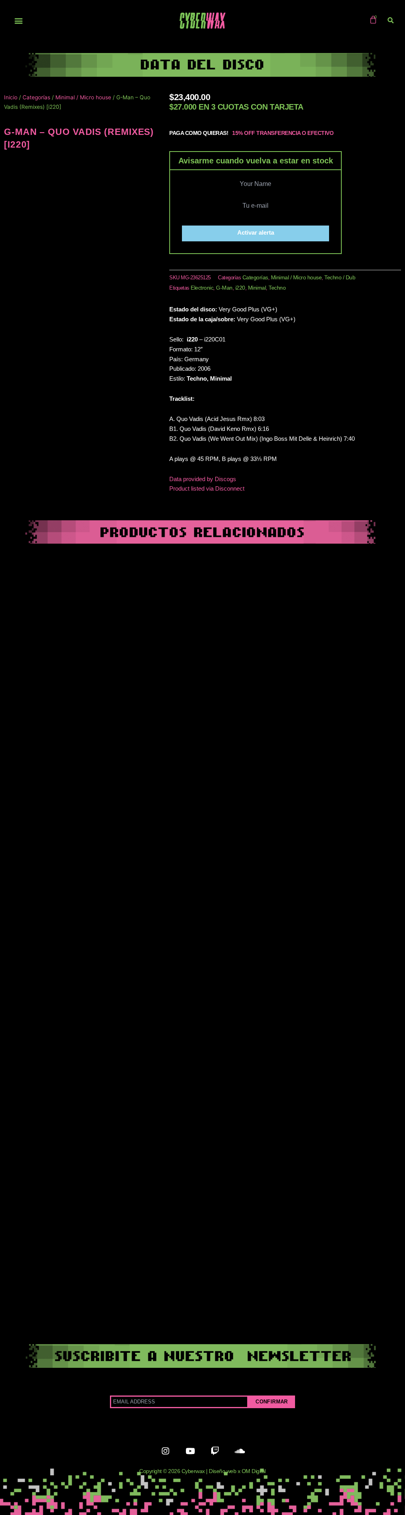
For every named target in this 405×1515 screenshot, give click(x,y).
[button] (18, 20)
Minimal (257, 287)
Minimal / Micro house (83, 97)
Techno (277, 287)
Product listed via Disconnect (206, 488)
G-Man (224, 287)
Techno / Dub (339, 277)
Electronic (202, 287)
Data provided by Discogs (202, 479)
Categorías (36, 97)
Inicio (10, 97)
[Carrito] (373, 19)
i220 (240, 287)
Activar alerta (255, 232)
